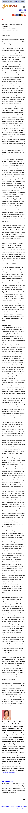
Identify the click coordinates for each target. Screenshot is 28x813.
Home (7, 806)
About (12, 806)
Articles (3, 806)
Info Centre (13, 809)
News (24, 806)
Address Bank (18, 806)
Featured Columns (22, 809)
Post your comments (7, 781)
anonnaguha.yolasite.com (8, 773)
